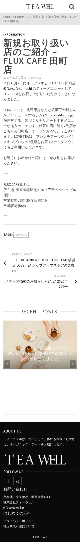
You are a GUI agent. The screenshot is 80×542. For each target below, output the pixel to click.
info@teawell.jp (13, 508)
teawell (35, 78)
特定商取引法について (18, 526)
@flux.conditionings (58, 115)
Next (73, 364)
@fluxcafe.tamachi (17, 88)
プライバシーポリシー (18, 521)
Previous (7, 364)
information (14, 34)
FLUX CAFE (20, 235)
